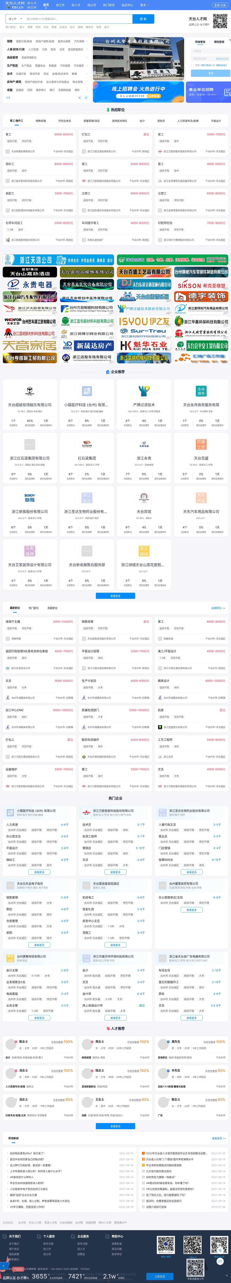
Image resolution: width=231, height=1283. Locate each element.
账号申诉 (117, 1254)
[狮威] (201, 272)
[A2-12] (87, 321)
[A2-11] (144, 321)
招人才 (76, 5)
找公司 (91, 5)
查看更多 (115, 595)
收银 (80, 26)
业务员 (63, 26)
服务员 (89, 26)
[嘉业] (87, 284)
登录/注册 (220, 5)
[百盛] (144, 272)
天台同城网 (66, 1222)
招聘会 (81, 1254)
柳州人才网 (105, 1222)
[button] (144, 5)
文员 (46, 26)
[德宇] (201, 296)
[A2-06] (144, 333)
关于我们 (14, 1243)
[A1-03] (87, 358)
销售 (30, 26)
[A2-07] (87, 333)
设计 (72, 26)
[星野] (30, 272)
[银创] (87, 296)
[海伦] (172, 259)
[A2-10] (201, 321)
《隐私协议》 (221, 65)
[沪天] (30, 308)
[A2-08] (30, 333)
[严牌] (138, 58)
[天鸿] (58, 259)
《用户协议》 (206, 65)
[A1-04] (30, 358)
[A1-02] (144, 358)
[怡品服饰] (87, 272)
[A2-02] (144, 345)
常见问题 (117, 1248)
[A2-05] (201, 333)
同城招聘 (91, 1222)
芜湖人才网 (50, 1222)
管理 (53, 26)
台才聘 (79, 1222)
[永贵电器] (30, 284)
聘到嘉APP (120, 1222)
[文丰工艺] (30, 321)
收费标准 (117, 1243)
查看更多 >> (219, 1138)
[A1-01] (201, 358)
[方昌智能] (87, 308)
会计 (106, 26)
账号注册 (48, 1243)
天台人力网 (35, 1222)
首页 (46, 4)
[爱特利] (201, 308)
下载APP (193, 1257)
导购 (98, 26)
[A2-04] (30, 345)
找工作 (60, 5)
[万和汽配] (30, 296)
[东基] (144, 284)
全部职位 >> (218, 607)
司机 (38, 26)
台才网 (22, 1222)
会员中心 (127, 5)
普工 (22, 26)
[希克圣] (201, 284)
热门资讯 (109, 5)
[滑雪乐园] (144, 296)
